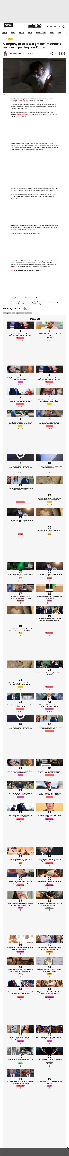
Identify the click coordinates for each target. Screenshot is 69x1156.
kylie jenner (20, 1041)
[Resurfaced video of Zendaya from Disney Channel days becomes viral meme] (49, 961)
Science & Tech (41, 32)
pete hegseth (49, 426)
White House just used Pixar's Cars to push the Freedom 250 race (20, 816)
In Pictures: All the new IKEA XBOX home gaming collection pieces (20, 575)
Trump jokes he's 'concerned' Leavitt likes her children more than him (20, 400)
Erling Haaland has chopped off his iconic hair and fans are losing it (20, 948)
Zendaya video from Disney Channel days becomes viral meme (49, 970)
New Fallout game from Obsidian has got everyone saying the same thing (20, 970)
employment (7, 313)
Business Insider (23, 114)
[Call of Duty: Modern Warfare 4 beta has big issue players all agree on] (49, 894)
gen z (49, 1129)
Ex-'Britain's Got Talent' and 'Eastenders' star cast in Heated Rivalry (49, 705)
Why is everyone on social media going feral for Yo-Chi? (20, 860)
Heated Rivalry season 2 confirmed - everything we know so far (49, 882)
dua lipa (49, 1041)
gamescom (20, 470)
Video (52, 32)
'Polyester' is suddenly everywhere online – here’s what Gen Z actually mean (49, 1126)
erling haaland (20, 951)
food (20, 863)
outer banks (20, 1129)
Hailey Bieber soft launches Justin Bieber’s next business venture (20, 378)
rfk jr (49, 404)
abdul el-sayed (49, 775)
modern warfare (49, 907)
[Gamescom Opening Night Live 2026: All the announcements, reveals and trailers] (20, 457)
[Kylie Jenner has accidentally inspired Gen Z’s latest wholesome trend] (20, 1028)
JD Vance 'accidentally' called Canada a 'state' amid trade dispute (20, 521)
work (10, 39)
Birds (49, 534)
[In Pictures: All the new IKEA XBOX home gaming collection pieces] (20, 565)
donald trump (20, 337)
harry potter (20, 797)
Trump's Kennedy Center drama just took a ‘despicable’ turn (20, 705)
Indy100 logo (34, 26)
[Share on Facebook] (59, 53)
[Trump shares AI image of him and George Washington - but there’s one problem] (20, 872)
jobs (22, 313)
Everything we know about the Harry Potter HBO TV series (20, 793)
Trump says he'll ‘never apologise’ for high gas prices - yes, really (49, 860)
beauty (20, 907)
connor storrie (49, 819)
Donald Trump (20, 709)
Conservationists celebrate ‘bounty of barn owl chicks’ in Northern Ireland (49, 531)
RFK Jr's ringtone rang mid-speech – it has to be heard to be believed (49, 400)
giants (20, 1063)
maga (20, 426)
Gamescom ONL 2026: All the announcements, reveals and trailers (20, 466)
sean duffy (49, 797)
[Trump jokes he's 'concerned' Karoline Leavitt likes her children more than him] (20, 391)
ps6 (49, 470)
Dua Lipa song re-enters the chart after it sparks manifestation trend (49, 1038)
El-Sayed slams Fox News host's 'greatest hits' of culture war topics (20, 1082)
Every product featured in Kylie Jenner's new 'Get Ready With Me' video (20, 904)
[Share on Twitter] (62, 53)
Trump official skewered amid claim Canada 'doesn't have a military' (49, 793)
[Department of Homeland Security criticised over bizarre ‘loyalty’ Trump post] (20, 325)
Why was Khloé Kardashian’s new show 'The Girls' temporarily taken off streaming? (49, 993)
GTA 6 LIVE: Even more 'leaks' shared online (49, 334)
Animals (49, 502)
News (13, 32)
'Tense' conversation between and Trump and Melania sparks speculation (49, 619)
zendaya (49, 973)
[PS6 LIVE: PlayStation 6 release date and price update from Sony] (49, 457)
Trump (30, 32)
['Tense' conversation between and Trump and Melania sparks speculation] (49, 610)
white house (20, 997)
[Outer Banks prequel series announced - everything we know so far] (20, 1117)
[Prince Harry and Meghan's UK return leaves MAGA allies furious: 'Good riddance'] (49, 938)
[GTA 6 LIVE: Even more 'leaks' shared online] (49, 325)
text (13, 313)
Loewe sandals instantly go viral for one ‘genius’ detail (49, 597)
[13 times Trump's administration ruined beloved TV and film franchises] (20, 983)
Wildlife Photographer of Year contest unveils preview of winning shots (49, 499)
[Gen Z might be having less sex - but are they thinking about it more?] (49, 1073)
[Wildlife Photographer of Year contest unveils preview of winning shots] (49, 485)
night (17, 313)
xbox (20, 578)
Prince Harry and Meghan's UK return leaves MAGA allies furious (49, 948)
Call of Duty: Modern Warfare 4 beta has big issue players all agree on (49, 904)
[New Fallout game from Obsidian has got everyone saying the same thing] (20, 961)
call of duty (49, 1063)
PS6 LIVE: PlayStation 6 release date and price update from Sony (49, 466)
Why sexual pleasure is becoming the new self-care (49, 1082)
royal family (49, 951)
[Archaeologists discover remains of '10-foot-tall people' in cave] (20, 1050)
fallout (20, 973)
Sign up (13, 298)
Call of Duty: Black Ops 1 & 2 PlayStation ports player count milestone (49, 1060)
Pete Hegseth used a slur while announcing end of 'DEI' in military (49, 422)
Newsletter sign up (55, 26)
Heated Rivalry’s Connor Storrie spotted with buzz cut (49, 816)
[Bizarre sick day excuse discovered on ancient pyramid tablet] (49, 1139)
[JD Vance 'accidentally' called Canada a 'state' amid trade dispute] (20, 511)
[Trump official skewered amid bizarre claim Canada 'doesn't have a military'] (49, 784)
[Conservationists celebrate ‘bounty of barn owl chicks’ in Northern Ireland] (49, 517)
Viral (5, 39)
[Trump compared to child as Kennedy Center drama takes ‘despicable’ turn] (20, 696)
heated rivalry (49, 709)
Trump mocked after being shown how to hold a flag (49, 673)
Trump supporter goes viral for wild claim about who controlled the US (20, 422)
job (26, 313)
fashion (20, 381)
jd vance (20, 534)
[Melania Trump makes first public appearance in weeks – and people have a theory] (20, 479)
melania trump (20, 502)
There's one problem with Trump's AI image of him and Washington (20, 882)
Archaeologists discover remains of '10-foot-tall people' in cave (20, 1060)
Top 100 (4, 32)
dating (49, 1085)
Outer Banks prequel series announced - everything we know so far (20, 1126)
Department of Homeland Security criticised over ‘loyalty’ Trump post (20, 334)
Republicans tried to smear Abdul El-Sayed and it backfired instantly (49, 771)
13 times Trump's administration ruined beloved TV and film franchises (20, 992)
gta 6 (49, 337)
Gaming (21, 32)
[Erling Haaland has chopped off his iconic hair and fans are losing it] (20, 938)
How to (13, 270)
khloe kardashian (49, 997)
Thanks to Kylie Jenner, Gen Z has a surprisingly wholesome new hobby (20, 1038)
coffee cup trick (23, 101)
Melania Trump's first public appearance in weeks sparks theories (20, 488)
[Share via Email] (65, 53)
